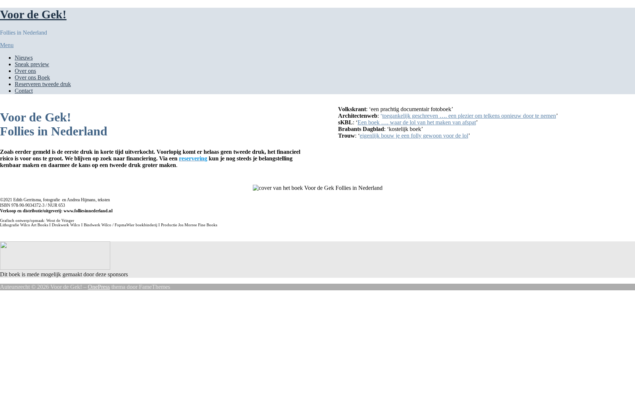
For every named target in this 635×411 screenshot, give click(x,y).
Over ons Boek (32, 77)
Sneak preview (32, 64)
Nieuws (24, 57)
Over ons (25, 71)
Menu (7, 45)
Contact (24, 91)
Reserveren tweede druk (43, 84)
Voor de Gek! (33, 14)
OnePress (99, 287)
